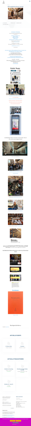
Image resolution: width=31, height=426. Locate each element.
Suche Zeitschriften (5, 24)
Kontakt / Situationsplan (19, 399)
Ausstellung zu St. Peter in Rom (15, 51)
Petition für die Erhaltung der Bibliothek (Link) (15, 98)
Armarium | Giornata (15, 32)
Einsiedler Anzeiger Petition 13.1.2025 (22, 369)
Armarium (22, 346)
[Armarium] (22, 343)
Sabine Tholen (15, 36)
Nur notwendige (18, 420)
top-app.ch (17, 424)
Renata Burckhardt (16, 41)
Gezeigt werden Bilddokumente (15, 56)
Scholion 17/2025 (15, 315)
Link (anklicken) (9, 371)
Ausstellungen (15, 63)
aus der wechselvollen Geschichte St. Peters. (15, 57)
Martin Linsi (15, 38)
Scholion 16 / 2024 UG (8, 384)
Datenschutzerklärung (15, 422)
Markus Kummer (15, 37)
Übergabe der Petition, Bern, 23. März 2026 (15, 95)
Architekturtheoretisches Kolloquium (14, 171)
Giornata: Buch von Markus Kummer (15, 39)
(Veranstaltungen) (15, 173)
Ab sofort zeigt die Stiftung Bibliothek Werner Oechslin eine (15, 50)
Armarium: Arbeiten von (15, 35)
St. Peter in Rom (9, 346)
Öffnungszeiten (18, 398)
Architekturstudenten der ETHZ (17, 197)
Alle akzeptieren (13, 420)
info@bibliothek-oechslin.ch (15, 45)
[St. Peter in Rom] (8, 343)
